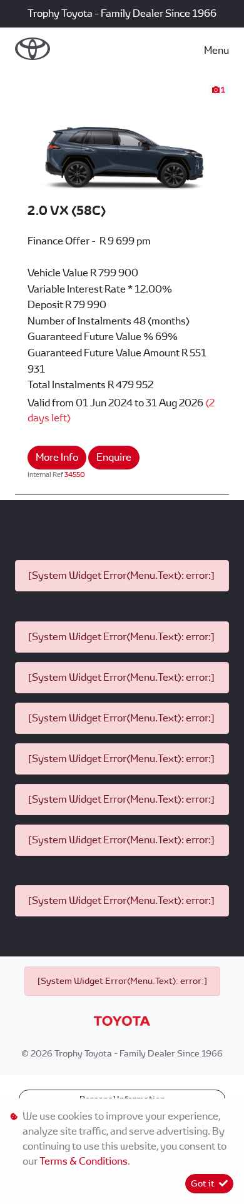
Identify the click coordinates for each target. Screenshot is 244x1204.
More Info (57, 457)
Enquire (113, 457)
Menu (216, 50)
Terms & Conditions (83, 1161)
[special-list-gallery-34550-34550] (122, 142)
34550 (74, 474)
